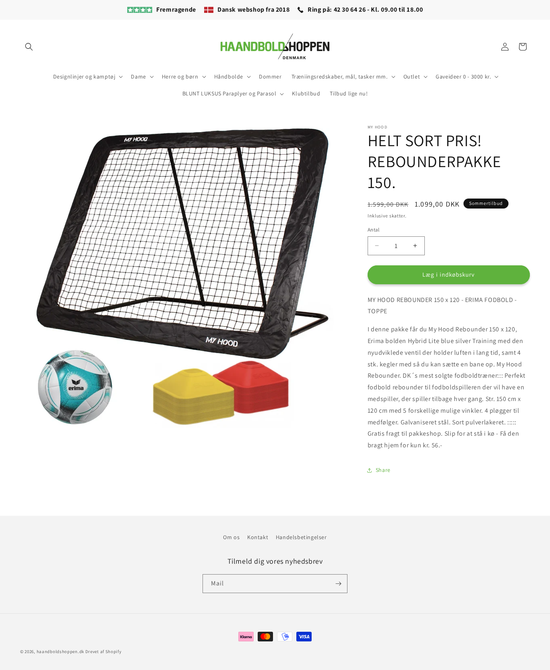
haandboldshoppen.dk (60, 651)
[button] (29, 47)
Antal (374, 229)
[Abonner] (338, 583)
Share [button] (383, 470)
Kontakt (257, 537)
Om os (231, 537)
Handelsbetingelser (301, 537)
